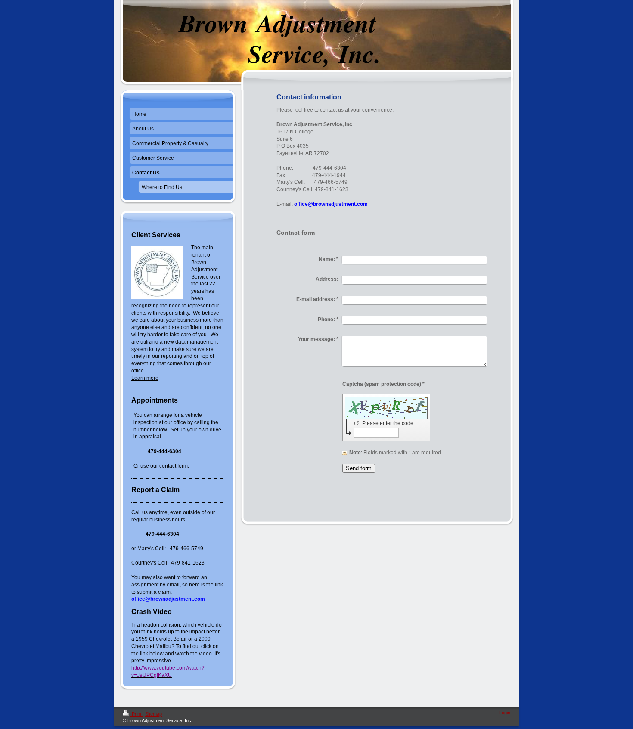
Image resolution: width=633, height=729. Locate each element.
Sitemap (153, 714)
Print (136, 714)
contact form (173, 466)
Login (504, 712)
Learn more (144, 378)
